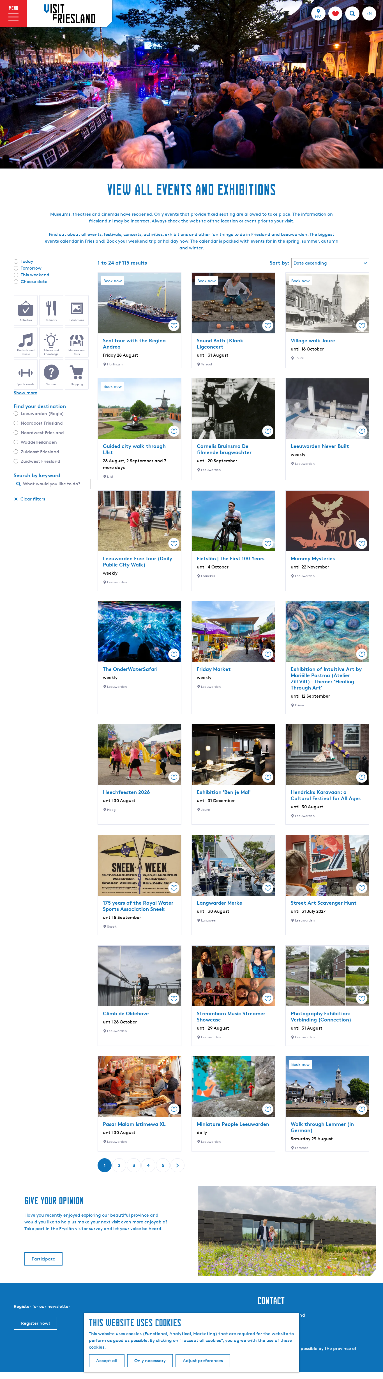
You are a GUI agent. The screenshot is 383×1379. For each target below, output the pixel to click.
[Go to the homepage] (69, 13)
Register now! (35, 1323)
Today (27, 261)
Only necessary (150, 1360)
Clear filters (32, 499)
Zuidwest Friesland (40, 461)
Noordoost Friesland (42, 423)
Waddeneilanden (39, 442)
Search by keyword (37, 475)
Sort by (280, 263)
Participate (43, 1259)
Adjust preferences (203, 1360)
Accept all (106, 1360)
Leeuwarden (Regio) (42, 413)
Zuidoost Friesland (40, 451)
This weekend (35, 274)
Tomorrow (31, 268)
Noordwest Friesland (42, 432)
